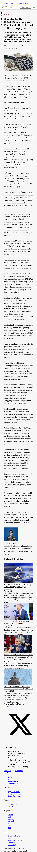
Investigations (13, 781)
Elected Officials (14, 836)
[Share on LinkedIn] (1, 18)
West (9, 828)
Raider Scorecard (14, 796)
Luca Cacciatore (15, 45)
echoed (13, 241)
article (6, 151)
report (16, 94)
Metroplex (12, 821)
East (9, 817)
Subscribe (25, 7)
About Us (7, 771)
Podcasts (11, 806)
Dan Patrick (25, 86)
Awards (10, 838)
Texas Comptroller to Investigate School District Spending (16, 622)
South (10, 825)
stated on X (12, 176)
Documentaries (13, 804)
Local (10, 777)
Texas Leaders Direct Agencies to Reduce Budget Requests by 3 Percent (18, 688)
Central (10, 814)
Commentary (13, 783)
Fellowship (12, 845)
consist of (22, 314)
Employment (13, 842)
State (6, 14)
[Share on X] (1, 15)
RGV (9, 823)
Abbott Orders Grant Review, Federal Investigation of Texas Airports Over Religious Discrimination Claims (18, 657)
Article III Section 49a (12, 428)
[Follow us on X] (20, 736)
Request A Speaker (15, 840)
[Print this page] (1, 24)
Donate (12, 7)
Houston (11, 819)
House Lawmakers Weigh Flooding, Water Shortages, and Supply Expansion (17, 586)
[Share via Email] (1, 21)
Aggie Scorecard (14, 792)
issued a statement (17, 108)
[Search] (34, 7)
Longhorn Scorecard (15, 794)
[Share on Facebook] (1, 13)
